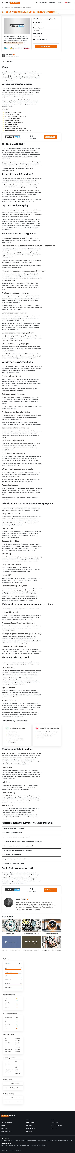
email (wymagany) (37, 33)
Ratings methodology (6, 1131)
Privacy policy (54, 1122)
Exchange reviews (30, 1128)
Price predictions (30, 1122)
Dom (36, 2)
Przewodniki (52, 2)
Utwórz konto (45, 46)
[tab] (31, 828)
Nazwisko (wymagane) (38, 27)
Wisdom (8, 1115)
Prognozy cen (43, 2)
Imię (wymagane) (37, 22)
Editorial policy (4, 1128)
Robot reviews (29, 1125)
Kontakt (3, 1125)
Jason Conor (21, 899)
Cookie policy (54, 1128)
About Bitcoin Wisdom (6, 1122)
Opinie (59, 2)
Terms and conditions (56, 1125)
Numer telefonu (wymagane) (40, 39)
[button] (74, 3)
